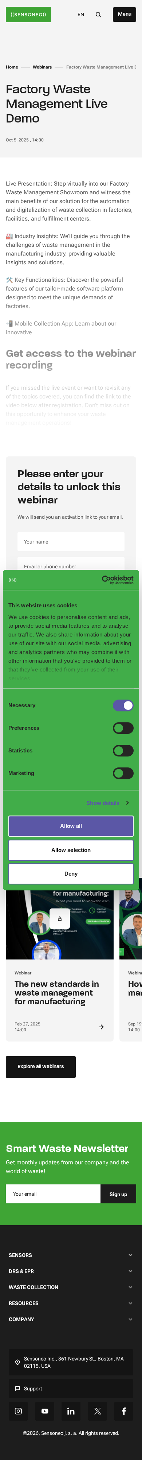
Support (33, 1388)
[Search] (98, 14)
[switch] (123, 728)
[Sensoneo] (28, 14)
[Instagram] (18, 1411)
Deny (71, 874)
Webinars (42, 67)
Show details (102, 803)
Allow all (71, 826)
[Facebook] (123, 1411)
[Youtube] (44, 1411)
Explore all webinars (40, 1067)
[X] (97, 1411)
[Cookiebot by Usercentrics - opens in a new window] (102, 580)
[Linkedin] (71, 1411)
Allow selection (71, 850)
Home (12, 67)
